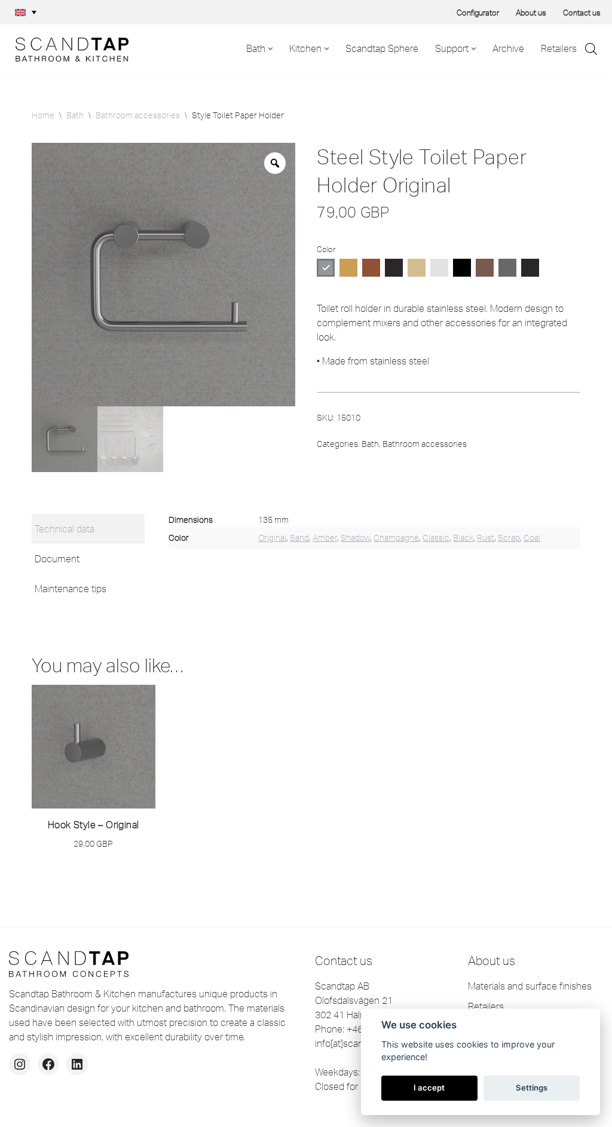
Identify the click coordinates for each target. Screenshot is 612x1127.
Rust (485, 537)
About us (531, 12)
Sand (299, 537)
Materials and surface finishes (530, 986)
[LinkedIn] (77, 1064)
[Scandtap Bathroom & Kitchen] (68, 48)
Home (43, 115)
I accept (429, 1087)
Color (326, 249)
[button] (25, 12)
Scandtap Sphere (381, 48)
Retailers (559, 48)
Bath (75, 115)
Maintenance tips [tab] (70, 589)
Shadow (355, 537)
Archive (508, 48)
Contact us (582, 12)
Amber (325, 537)
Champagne (396, 537)
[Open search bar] (591, 48)
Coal (532, 537)
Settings (531, 1087)
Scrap (509, 537)
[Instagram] (19, 1064)
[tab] (88, 529)
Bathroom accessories (138, 115)
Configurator (478, 12)
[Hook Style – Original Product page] (93, 746)
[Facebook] (48, 1064)
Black (463, 537)
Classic (436, 537)
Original (272, 537)
